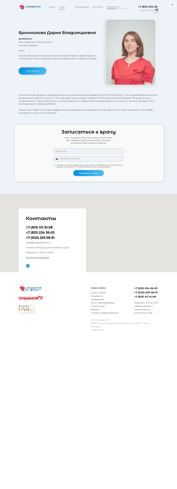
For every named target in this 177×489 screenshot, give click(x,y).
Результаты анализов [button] (113, 8)
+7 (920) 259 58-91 (40, 237)
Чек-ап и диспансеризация (103, 303)
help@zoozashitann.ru (143, 306)
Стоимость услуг (98, 306)
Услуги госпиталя (98, 293)
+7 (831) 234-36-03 (145, 288)
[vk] (28, 266)
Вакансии (95, 309)
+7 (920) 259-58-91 (146, 292)
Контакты (97, 7)
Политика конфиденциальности (105, 313)
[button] (32, 71)
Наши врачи (62, 8)
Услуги (52, 7)
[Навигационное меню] (172, 5)
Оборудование (82, 7)
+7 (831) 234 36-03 (40, 232)
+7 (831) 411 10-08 (39, 227)
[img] (30, 7)
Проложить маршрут (37, 257)
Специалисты (96, 296)
